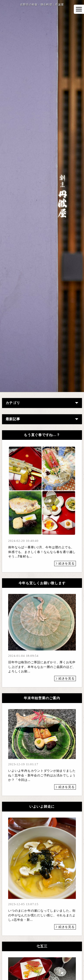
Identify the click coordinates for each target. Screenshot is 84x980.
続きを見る (67, 563)
